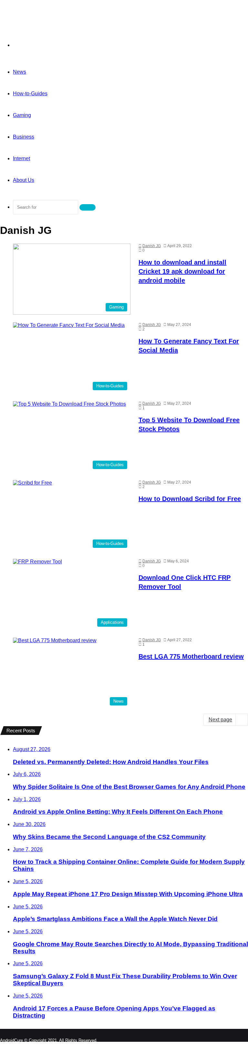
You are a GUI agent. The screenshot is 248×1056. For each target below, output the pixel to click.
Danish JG (151, 246)
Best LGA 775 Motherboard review (191, 656)
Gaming (22, 115)
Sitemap (236, 1045)
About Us (23, 180)
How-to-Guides (30, 93)
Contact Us (173, 1045)
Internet (21, 158)
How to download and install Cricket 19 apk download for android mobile (182, 271)
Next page (220, 719)
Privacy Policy (206, 1045)
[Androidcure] (44, 18)
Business (23, 137)
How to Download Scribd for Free (190, 498)
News (19, 72)
